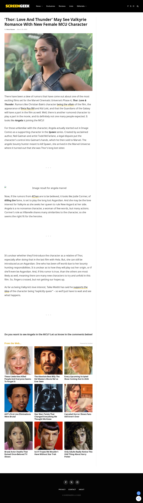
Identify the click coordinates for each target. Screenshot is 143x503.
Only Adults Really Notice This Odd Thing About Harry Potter (78, 454)
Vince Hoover (10, 29)
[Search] (137, 6)
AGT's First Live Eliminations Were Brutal (17, 415)
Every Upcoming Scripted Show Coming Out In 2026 (76, 377)
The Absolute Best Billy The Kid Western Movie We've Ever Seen (47, 379)
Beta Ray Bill (28, 108)
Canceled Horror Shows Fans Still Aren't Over (77, 415)
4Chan (35, 196)
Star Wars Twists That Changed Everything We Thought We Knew (45, 416)
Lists (71, 6)
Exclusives (50, 6)
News (38, 6)
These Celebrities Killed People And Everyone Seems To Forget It (17, 379)
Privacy (62, 489)
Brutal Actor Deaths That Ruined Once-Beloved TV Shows (16, 454)
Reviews (62, 6)
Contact (72, 489)
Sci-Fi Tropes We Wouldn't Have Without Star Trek (46, 453)
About (81, 489)
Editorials (81, 6)
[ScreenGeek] (17, 6)
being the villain (65, 104)
